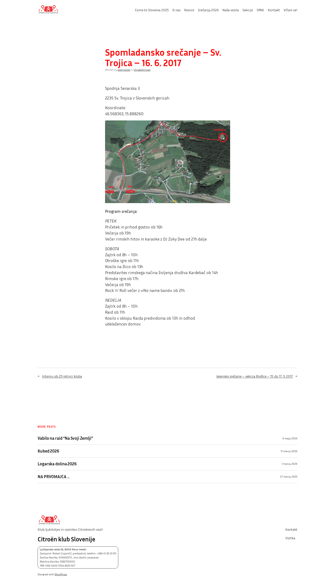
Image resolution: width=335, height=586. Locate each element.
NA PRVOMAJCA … (54, 476)
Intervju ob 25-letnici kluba (62, 376)
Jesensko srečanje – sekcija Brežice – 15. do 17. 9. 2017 (254, 376)
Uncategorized (142, 69)
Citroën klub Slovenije (66, 539)
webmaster (123, 69)
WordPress (61, 574)
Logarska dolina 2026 (57, 463)
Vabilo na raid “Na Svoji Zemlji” (65, 438)
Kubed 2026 (48, 451)
